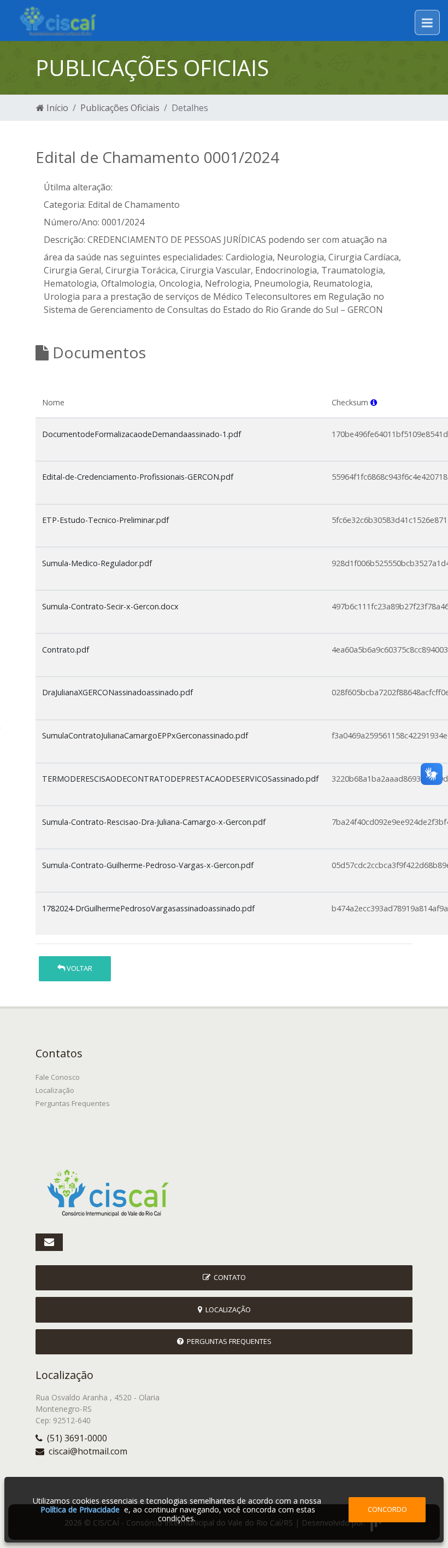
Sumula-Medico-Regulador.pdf (97, 563)
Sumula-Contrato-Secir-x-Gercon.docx (110, 606)
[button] (373, 402)
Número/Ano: (71, 222)
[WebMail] (49, 1242)
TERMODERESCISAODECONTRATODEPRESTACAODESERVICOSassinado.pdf (180, 778)
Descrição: (64, 240)
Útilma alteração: (78, 187)
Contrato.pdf (65, 649)
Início (56, 108)
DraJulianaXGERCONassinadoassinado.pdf (117, 692)
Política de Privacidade (80, 1509)
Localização (55, 1090)
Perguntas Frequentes (73, 1103)
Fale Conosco (58, 1077)
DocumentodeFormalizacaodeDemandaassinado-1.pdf (141, 434)
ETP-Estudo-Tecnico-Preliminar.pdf (105, 520)
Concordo (387, 1509)
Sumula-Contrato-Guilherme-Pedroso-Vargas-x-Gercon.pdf (148, 865)
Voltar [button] (78, 968)
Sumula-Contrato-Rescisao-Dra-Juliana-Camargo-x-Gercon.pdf (154, 822)
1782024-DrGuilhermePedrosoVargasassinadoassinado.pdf (148, 908)
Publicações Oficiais (120, 108)
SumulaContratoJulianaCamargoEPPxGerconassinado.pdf (145, 735)
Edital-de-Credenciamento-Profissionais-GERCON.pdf (137, 477)
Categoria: (65, 205)
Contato (228, 1277)
